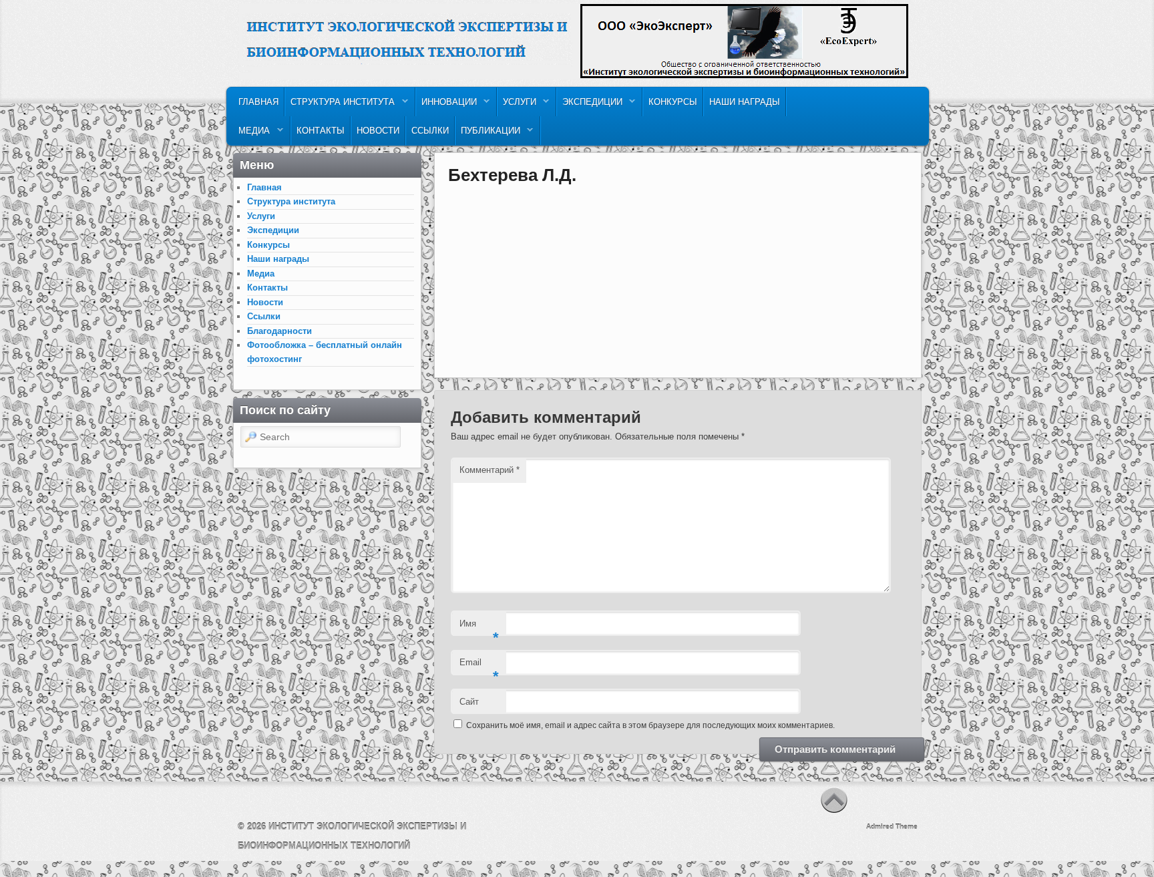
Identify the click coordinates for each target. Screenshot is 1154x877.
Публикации (487, 134)
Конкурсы (672, 102)
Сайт (469, 702)
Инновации (446, 105)
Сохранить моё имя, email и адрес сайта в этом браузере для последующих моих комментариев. (650, 725)
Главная (258, 102)
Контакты (321, 131)
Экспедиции (589, 105)
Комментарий (489, 470)
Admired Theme (892, 826)
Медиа (251, 134)
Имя (479, 628)
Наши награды (744, 102)
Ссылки (430, 131)
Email (479, 666)
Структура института (340, 105)
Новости (378, 131)
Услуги (517, 105)
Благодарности (279, 331)
